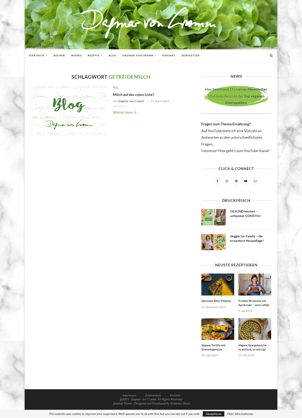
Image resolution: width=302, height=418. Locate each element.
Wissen (76, 55)
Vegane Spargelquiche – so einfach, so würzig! (253, 347)
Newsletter (190, 55)
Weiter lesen (123, 112)
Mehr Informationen (240, 413)
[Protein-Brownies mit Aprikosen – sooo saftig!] (254, 285)
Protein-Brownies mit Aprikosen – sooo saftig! (253, 303)
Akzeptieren (213, 414)
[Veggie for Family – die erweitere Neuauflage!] (213, 242)
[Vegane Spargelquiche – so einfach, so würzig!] (254, 329)
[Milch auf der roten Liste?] (69, 111)
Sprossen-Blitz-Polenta (216, 301)
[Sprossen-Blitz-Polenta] (217, 285)
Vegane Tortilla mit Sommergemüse (213, 347)
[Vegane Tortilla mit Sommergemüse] (217, 329)
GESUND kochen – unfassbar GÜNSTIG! (245, 213)
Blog (112, 55)
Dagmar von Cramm (137, 55)
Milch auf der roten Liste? (133, 94)
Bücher (59, 55)
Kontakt (168, 55)
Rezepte (94, 55)
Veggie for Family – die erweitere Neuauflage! (247, 238)
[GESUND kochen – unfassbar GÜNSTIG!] (213, 217)
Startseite (37, 55)
